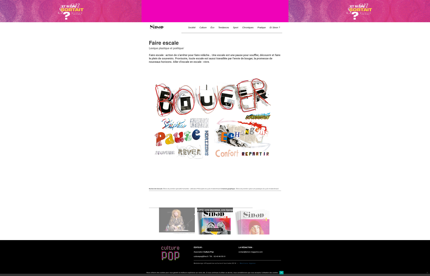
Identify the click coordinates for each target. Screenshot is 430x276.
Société (192, 27)
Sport (235, 27)
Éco (212, 27)
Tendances (223, 27)
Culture (203, 27)
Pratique (261, 27)
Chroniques (248, 27)
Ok (282, 272)
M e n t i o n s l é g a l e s (247, 263)
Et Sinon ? (275, 27)
